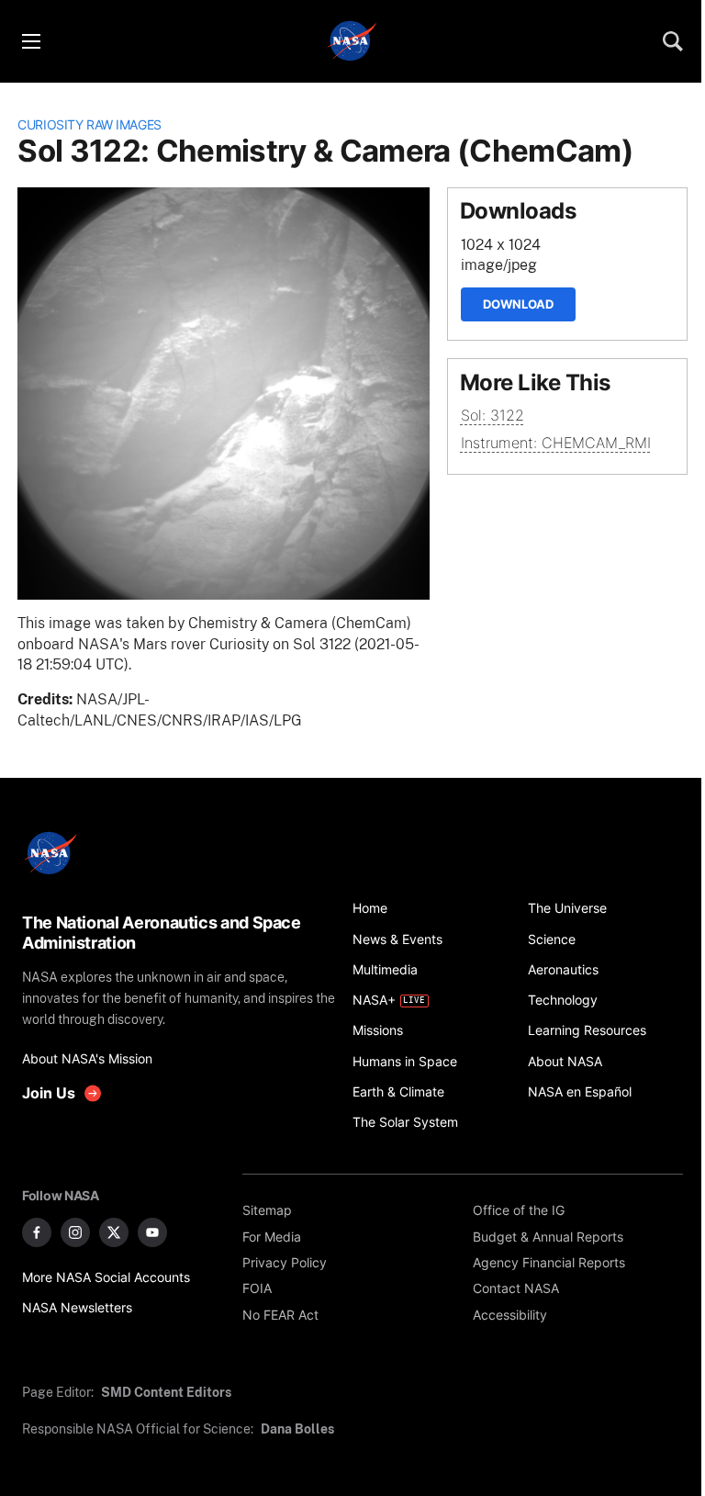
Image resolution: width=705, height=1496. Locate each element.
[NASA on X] (114, 1232)
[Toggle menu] (30, 41)
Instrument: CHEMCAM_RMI (556, 443)
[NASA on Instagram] (75, 1232)
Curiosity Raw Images (89, 124)
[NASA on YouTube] (152, 1232)
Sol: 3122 (492, 415)
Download (518, 304)
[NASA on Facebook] (36, 1232)
